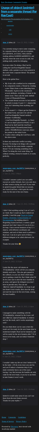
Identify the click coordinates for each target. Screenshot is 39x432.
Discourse (14, 427)
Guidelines (22, 417)
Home (4, 417)
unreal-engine (10, 25)
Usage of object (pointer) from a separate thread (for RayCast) (19, 11)
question (10, 21)
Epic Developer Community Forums (14, 2)
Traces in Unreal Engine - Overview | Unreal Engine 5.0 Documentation (18, 217)
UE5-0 (10, 34)
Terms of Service (8, 421)
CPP (10, 30)
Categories (12, 417)
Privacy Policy (21, 421)
